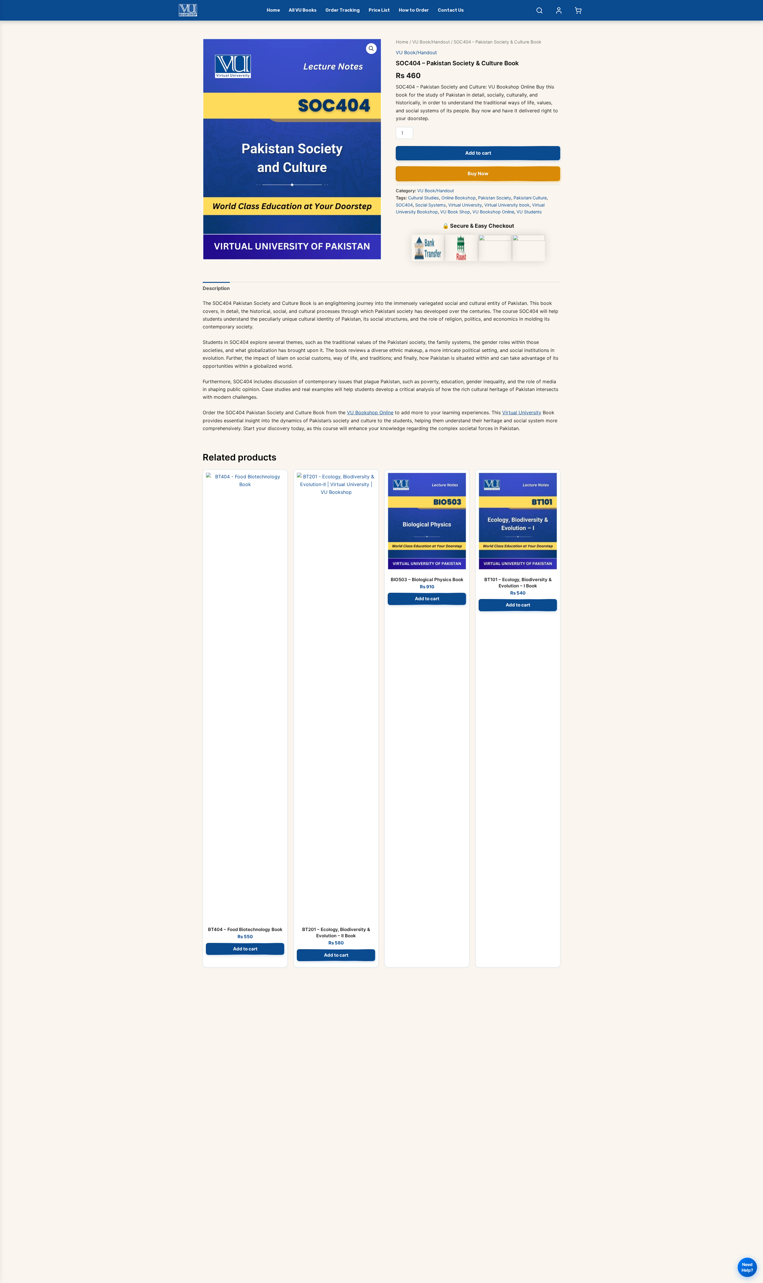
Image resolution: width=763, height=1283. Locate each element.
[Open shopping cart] (578, 10)
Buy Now (478, 173)
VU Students (529, 211)
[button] (371, 48)
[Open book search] (539, 10)
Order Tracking (342, 10)
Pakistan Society (494, 197)
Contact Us (451, 10)
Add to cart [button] (245, 949)
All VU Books (303, 10)
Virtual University (465, 204)
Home (273, 10)
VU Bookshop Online (493, 211)
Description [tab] (216, 288)
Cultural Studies (423, 197)
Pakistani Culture (530, 197)
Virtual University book (507, 204)
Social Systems (430, 204)
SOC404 (404, 204)
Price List (379, 10)
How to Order (414, 10)
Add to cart (478, 153)
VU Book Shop (455, 211)
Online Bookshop (458, 197)
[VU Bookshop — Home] (188, 10)
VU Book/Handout (431, 42)
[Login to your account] (559, 10)
